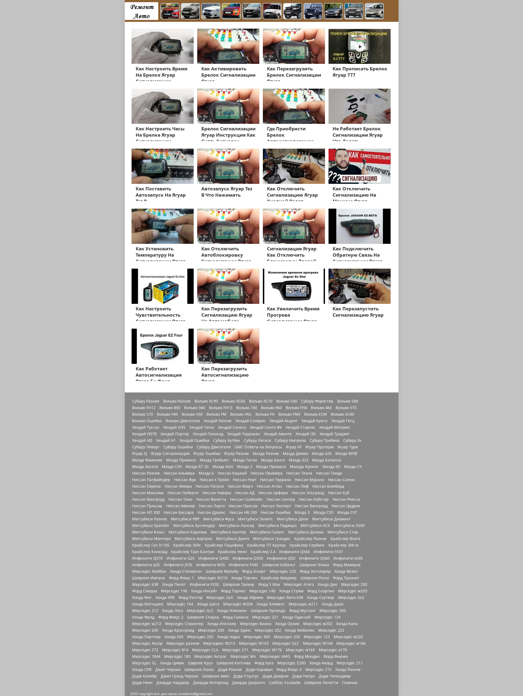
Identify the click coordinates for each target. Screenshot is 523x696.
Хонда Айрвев (250, 597)
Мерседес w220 (348, 636)
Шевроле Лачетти (321, 682)
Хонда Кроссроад (178, 630)
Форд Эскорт (254, 571)
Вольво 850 (169, 407)
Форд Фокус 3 (289, 669)
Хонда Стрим (291, 591)
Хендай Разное (218, 420)
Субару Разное (145, 401)
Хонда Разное (348, 669)
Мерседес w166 (351, 643)
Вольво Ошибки (147, 420)
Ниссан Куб (338, 492)
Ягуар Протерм (319, 447)
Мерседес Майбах (149, 571)
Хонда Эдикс (239, 630)
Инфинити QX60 (314, 558)
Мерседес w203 (352, 591)
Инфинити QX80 (213, 558)
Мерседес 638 (145, 584)
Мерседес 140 (262, 591)
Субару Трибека (324, 440)
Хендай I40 (142, 440)
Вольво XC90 (206, 401)
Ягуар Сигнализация (170, 453)
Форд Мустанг (302, 610)
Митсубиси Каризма (188, 532)
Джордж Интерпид (210, 682)
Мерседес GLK (219, 597)
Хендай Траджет (335, 434)
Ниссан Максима (148, 492)
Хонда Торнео (244, 578)
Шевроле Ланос (199, 669)
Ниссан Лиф (297, 486)
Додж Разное (230, 669)
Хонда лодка (228, 636)
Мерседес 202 (268, 630)
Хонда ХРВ (165, 597)
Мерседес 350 (333, 610)
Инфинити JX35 (178, 564)
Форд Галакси (235, 617)
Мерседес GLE (351, 597)
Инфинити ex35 (348, 558)
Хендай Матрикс (334, 427)
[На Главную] (141, 11)
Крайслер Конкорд (149, 551)
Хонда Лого (172, 610)
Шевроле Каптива (234, 663)
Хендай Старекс (300, 427)
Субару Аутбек (226, 440)
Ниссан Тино (180, 499)
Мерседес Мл (243, 656)
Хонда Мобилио (299, 630)
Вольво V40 (167, 414)
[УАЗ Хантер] (313, 11)
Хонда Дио (327, 584)
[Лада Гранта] (190, 11)
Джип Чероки (168, 669)
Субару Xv (352, 440)
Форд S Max (269, 584)
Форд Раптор (190, 597)
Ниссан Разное (146, 473)
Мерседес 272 (145, 650)
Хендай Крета (314, 420)
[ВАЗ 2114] (333, 11)
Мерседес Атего (299, 584)
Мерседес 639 (145, 630)
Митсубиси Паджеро (277, 525)
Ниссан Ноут (244, 479)
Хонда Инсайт (204, 591)
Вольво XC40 (342, 414)
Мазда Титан (245, 460)
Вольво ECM (315, 414)
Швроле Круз (200, 663)
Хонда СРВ (141, 669)
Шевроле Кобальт (279, 564)
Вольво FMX (289, 414)
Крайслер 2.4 (263, 551)
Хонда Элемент (271, 604)
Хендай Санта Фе (266, 427)
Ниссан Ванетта (211, 499)
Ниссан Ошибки (276, 512)
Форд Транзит (346, 578)
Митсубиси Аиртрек (193, 538)
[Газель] (272, 11)
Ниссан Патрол (210, 486)
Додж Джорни (275, 676)
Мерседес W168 (318, 643)
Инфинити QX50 (248, 558)
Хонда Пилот (174, 584)
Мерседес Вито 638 (285, 597)
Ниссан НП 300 (146, 512)
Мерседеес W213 (219, 643)
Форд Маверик (347, 564)
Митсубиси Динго (232, 538)
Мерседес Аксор (147, 643)
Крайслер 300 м (343, 545)
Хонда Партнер (146, 636)
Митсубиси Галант (267, 532)
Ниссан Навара (216, 492)
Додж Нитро (303, 676)
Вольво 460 (321, 407)
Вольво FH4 (296, 407)
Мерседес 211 (350, 663)
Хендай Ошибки (194, 440)
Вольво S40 (286, 401)
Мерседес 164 (180, 604)
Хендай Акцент (284, 420)
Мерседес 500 (211, 630)
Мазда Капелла (326, 460)
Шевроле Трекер (238, 584)
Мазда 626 (322, 453)
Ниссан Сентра (281, 499)
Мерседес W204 (238, 604)
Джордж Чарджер (172, 682)
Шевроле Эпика (314, 564)
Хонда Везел (346, 571)
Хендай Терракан (243, 434)
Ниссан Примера (266, 473)
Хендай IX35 (174, 427)
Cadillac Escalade (284, 682)
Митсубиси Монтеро (151, 538)
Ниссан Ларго (212, 506)
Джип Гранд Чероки (179, 676)
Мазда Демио (295, 453)
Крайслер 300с (187, 545)
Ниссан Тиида (329, 473)
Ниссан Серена (146, 486)
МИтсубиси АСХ (315, 525)
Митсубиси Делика (306, 532)
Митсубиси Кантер (228, 532)
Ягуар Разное (236, 453)
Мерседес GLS (200, 610)
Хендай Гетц (342, 420)
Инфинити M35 (210, 564)
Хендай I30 (306, 434)
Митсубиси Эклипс (255, 519)
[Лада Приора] (210, 11)
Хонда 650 (174, 636)
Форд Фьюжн (335, 656)
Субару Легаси (257, 440)
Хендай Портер (174, 434)
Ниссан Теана (299, 473)
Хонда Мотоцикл (147, 604)
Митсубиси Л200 (349, 525)
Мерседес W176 (267, 650)
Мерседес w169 (300, 650)
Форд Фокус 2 (170, 617)
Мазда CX (353, 466)
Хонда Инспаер (221, 623)
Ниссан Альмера (179, 473)
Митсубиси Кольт (148, 532)
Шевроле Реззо (314, 578)
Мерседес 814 (175, 650)
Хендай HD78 (144, 434)
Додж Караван (259, 669)
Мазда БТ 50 (197, 466)
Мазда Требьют (214, 460)
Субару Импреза (290, 440)
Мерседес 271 (235, 650)
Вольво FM (216, 414)
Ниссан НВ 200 (243, 512)
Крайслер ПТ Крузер (266, 545)
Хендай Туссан (145, 427)
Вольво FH (265, 414)
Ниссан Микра (178, 486)
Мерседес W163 (254, 643)
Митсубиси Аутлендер (194, 525)
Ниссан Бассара (179, 512)
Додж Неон (142, 682)
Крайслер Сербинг (307, 545)
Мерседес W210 (212, 578)
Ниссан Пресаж (243, 506)
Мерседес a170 (333, 650)
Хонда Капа (347, 623)
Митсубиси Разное (149, 519)
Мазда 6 (206, 473)
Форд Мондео (307, 656)
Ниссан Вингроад (311, 506)
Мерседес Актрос (210, 656)
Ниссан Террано (275, 479)
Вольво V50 (192, 414)
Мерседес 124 (327, 617)
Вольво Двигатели (183, 420)
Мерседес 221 (265, 617)
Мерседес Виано (255, 623)
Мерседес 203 (287, 636)
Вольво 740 (246, 407)
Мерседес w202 (317, 623)
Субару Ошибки (178, 447)
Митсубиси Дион (292, 519)
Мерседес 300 (257, 636)
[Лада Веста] (170, 11)
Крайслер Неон (232, 551)
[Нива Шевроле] (353, 11)
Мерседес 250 (200, 636)
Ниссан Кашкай (232, 473)
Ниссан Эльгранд (308, 492)
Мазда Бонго (273, 460)
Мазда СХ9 (172, 466)
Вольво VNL (241, 414)
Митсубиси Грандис (271, 538)
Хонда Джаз (332, 604)
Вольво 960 (271, 407)
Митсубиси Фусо (218, 519)
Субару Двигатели (214, 447)
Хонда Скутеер (320, 597)
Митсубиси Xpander (150, 525)
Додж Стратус (246, 676)
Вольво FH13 (220, 407)
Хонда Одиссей (296, 617)
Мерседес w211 (303, 604)
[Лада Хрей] (251, 11)
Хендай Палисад (208, 434)
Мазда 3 (302, 512)
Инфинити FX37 (328, 551)
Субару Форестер (317, 401)
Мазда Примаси (271, 466)
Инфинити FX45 (243, 564)
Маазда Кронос (304, 466)
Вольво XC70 (260, 401)
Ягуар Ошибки (206, 453)
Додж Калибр (144, 676)
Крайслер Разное (310, 538)
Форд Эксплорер (315, 571)
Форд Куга (263, 663)
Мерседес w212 (146, 623)
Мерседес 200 (354, 584)
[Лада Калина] (231, 11)
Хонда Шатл (208, 604)
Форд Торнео (233, 591)
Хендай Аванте (278, 434)
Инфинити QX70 (147, 558)
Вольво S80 (347, 401)
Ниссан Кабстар (314, 499)
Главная (349, 682)
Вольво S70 (142, 414)
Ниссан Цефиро (273, 492)
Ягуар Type (347, 447)
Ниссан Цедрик (346, 506)
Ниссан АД (245, 492)
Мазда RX (331, 466)
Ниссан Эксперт (276, 506)
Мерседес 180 (177, 656)
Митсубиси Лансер (236, 525)
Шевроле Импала (148, 578)
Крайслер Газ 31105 (150, 545)
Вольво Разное (177, 401)
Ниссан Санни (341, 479)
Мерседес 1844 (146, 656)
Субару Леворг (146, 447)
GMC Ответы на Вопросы (258, 447)
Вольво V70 (346, 407)
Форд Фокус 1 (181, 578)
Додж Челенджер (335, 676)
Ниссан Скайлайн (246, 499)
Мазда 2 (244, 466)
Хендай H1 (166, 440)
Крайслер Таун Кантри (192, 551)
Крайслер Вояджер (279, 578)
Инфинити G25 (180, 558)
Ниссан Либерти (183, 492)
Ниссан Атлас (269, 486)
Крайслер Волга (345, 538)
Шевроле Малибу (222, 571)
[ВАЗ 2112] (374, 11)
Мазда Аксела (145, 466)
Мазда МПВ (346, 453)
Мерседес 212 (145, 610)
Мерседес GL (144, 663)
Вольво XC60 (233, 401)
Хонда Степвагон (186, 571)
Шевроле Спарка (203, 617)
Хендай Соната (232, 427)
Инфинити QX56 (294, 551)
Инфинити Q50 (281, 558)
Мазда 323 (298, 460)
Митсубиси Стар (342, 532)
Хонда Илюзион (232, 610)
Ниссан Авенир (180, 506)
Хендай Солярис (250, 420)
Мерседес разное (182, 643)
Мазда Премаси (181, 460)
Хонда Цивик (172, 663)
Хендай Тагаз (201, 427)
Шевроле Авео (215, 676)
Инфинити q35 (146, 564)
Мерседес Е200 (291, 663)
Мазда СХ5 (323, 512)
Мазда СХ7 (347, 512)
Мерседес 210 (318, 669)
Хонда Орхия (287, 623)
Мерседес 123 (317, 636)
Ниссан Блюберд (328, 486)
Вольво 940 (194, 407)
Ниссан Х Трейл (214, 479)
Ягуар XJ (139, 453)
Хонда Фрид (143, 617)
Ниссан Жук (185, 479)
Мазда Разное (266, 453)
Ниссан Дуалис (211, 512)
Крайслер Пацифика (224, 545)
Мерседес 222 (331, 630)
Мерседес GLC (285, 643)
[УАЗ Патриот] (292, 11)
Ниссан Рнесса (346, 499)
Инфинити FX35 (204, 584)
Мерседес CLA (205, 650)
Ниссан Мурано (309, 479)
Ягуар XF (294, 447)
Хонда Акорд (321, 663)
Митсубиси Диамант (331, 519)
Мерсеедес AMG (275, 656)
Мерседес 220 (283, 571)
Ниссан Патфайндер (151, 479)
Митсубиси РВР (185, 519)
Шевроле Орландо (268, 610)
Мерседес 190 (174, 591)
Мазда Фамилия (147, 460)
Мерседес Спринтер (184, 623)
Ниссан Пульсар (147, 506)
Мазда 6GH (222, 466)
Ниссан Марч (240, 486)
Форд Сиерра (144, 591)
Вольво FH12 (144, 407)
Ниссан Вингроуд (148, 499)
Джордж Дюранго (248, 682)
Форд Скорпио (320, 591)
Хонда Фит (142, 597)
